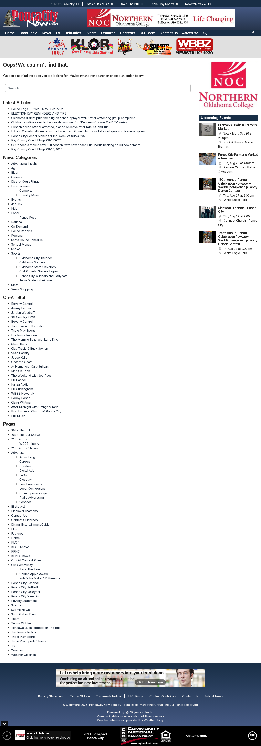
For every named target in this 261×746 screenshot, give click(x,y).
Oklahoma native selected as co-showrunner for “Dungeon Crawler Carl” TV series (69, 122)
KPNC (15, 551)
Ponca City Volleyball (25, 592)
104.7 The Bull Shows (26, 435)
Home (10, 33)
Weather (17, 650)
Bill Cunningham (22, 389)
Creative (25, 466)
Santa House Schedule (27, 240)
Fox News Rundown (25, 335)
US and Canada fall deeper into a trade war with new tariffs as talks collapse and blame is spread (78, 131)
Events (90, 33)
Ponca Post (27, 217)
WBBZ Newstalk (22, 393)
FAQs (23, 475)
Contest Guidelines (24, 520)
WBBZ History (29, 444)
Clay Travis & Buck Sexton (29, 348)
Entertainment (21, 186)
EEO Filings (135, 696)
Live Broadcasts (30, 484)
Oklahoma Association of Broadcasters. (137, 716)
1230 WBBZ (19, 439)
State (15, 285)
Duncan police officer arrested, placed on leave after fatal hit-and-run (59, 127)
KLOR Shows (20, 547)
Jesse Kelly (19, 357)
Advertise (190, 33)
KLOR (15, 542)
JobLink (16, 204)
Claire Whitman (21, 402)
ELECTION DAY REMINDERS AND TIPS (38, 113)
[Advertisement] (161, 18)
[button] (205, 33)
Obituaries (72, 33)
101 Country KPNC (23, 317)
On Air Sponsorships (33, 493)
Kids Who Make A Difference (39, 578)
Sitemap (17, 605)
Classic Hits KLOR (98, 4)
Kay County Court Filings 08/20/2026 (36, 149)
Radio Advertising (31, 497)
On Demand (19, 226)
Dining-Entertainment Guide (30, 524)
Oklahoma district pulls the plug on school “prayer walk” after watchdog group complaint (73, 118)
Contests (127, 33)
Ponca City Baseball (25, 583)
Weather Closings (23, 655)
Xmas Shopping (22, 289)
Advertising (27, 457)
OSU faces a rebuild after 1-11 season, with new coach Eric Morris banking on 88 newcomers (75, 145)
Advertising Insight (24, 164)
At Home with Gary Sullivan (30, 366)
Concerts (25, 190)
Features (108, 33)
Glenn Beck (19, 344)
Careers (16, 177)
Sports (15, 253)
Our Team (147, 33)
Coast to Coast (21, 362)
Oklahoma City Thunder (35, 258)
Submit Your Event (24, 614)
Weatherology (153, 720)
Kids (14, 208)
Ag (13, 168)
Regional (17, 235)
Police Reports (21, 231)
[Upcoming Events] (207, 136)
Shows (16, 249)
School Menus (21, 244)
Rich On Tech (20, 371)
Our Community (22, 565)
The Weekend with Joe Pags (31, 375)
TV (57, 33)
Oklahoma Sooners (32, 262)
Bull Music (18, 416)
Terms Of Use (21, 623)
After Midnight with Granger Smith (34, 407)
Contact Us (169, 33)
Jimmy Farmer (21, 308)
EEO (14, 529)
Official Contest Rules (26, 560)
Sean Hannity (20, 353)
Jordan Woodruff (23, 313)
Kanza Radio (20, 384)
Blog (14, 173)
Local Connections (32, 488)
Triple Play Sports (162, 4)
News (46, 33)
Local (15, 213)
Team (15, 619)
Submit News (20, 610)
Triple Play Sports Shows (28, 641)
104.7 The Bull (130, 4)
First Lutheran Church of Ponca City (36, 411)
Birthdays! (18, 506)
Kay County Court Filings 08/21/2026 (36, 140)
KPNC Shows (20, 556)
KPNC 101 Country (63, 4)
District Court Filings (25, 181)
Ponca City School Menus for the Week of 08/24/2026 (49, 136)
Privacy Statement (24, 601)
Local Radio (28, 33)
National (16, 222)
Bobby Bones (20, 398)
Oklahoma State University (37, 267)
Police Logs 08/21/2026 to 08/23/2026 (38, 109)
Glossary (25, 479)
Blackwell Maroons (24, 511)
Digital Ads (26, 471)
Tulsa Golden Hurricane (35, 280)
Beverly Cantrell (22, 304)
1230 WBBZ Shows (24, 448)
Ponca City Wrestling (25, 596)
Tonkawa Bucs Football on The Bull (35, 628)
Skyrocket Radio (141, 712)
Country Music (29, 195)
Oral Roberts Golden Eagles (38, 271)
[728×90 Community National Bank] (145, 736)
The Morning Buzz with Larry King (34, 339)
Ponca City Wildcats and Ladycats (43, 276)
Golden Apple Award (33, 574)
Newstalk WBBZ (196, 4)
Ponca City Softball (24, 587)
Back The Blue (29, 569)
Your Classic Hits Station (28, 326)
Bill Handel (18, 380)
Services (25, 502)
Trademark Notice (23, 632)
